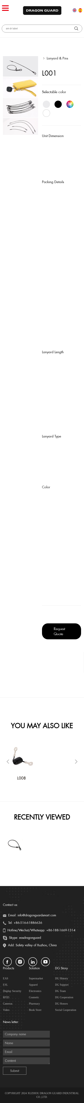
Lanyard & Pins (57, 58)
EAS (5, 978)
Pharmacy (34, 1003)
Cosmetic (34, 997)
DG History (61, 978)
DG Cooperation (64, 997)
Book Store (35, 1009)
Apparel (33, 984)
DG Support (62, 984)
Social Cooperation (65, 1009)
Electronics (35, 991)
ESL (5, 984)
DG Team (60, 991)
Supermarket (36, 978)
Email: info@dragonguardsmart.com (31, 915)
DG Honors (61, 1003)
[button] (76, 762)
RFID (6, 997)
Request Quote (59, 631)
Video (6, 1009)
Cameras (7, 1003)
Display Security (12, 991)
